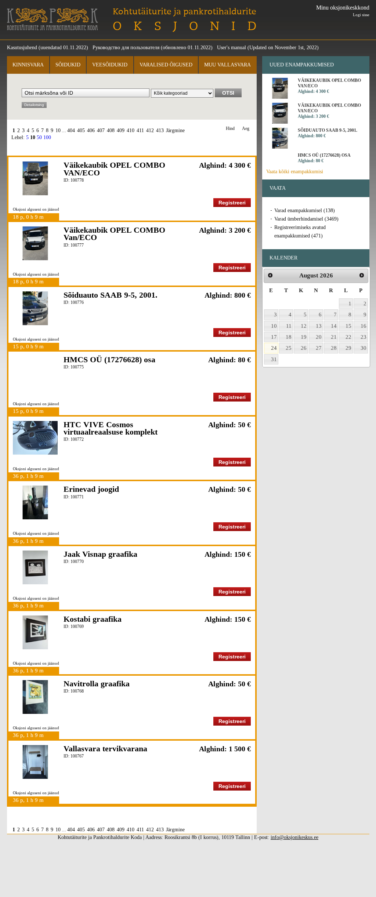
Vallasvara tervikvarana (105, 748)
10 (58, 130)
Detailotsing (34, 105)
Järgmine (175, 130)
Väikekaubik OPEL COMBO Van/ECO (114, 233)
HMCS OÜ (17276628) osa (109, 359)
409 (120, 130)
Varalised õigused (166, 65)
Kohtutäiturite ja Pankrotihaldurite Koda (52, 19)
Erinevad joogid (91, 489)
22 (348, 337)
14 (334, 326)
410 (130, 130)
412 (150, 130)
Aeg (245, 128)
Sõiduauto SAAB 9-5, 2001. (111, 294)
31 (274, 359)
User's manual (231, 47)
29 (348, 348)
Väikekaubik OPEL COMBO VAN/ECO (114, 168)
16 (363, 326)
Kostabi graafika (93, 619)
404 (71, 130)
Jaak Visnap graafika (100, 554)
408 (111, 130)
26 (304, 348)
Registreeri (232, 203)
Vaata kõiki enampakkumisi (294, 171)
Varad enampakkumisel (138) (304, 210)
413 (160, 130)
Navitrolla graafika (97, 683)
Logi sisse (361, 14)
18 (289, 337)
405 (81, 130)
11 (289, 326)
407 (101, 130)
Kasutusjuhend (22, 47)
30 (363, 348)
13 (319, 326)
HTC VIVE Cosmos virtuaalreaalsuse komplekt (111, 428)
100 (47, 137)
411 (140, 130)
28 (334, 348)
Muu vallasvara (227, 65)
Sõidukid (67, 65)
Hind (230, 128)
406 (91, 130)
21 (334, 337)
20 (319, 337)
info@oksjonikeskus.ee (294, 837)
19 (304, 337)
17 (274, 337)
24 (274, 348)
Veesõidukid (109, 65)
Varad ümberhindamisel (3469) (306, 219)
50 (39, 137)
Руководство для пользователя (126, 47)
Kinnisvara (28, 65)
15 (348, 326)
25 (289, 348)
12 (304, 326)
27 (319, 348)
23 (363, 337)
